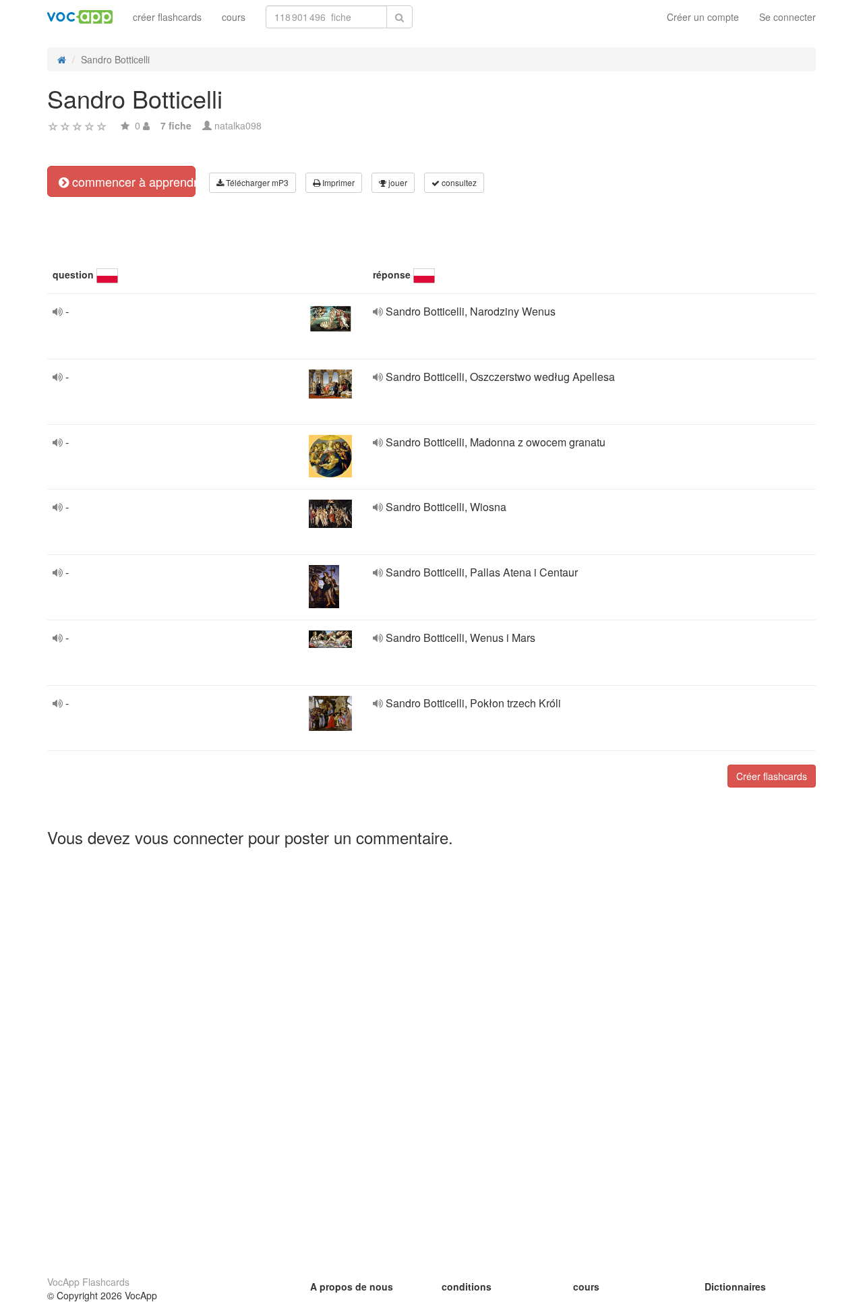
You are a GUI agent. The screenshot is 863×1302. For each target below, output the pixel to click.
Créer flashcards (771, 776)
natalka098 (238, 125)
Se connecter (787, 17)
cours (233, 17)
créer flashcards (167, 17)
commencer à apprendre (132, 181)
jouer (396, 182)
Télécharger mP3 (256, 182)
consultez (458, 182)
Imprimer (337, 182)
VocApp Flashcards (88, 1282)
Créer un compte (703, 17)
